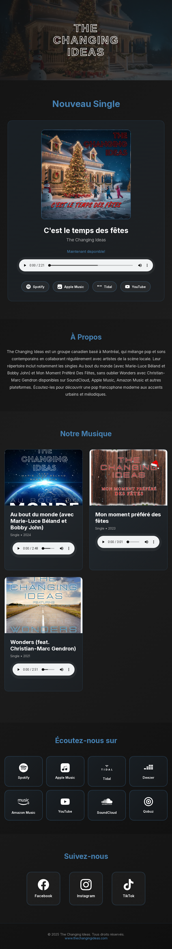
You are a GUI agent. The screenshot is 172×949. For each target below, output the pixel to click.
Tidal (108, 287)
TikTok (128, 896)
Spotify (38, 287)
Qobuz (148, 811)
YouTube (139, 287)
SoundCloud (107, 812)
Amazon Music (23, 812)
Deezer (148, 777)
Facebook (43, 896)
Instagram (86, 896)
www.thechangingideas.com (86, 938)
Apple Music (74, 287)
